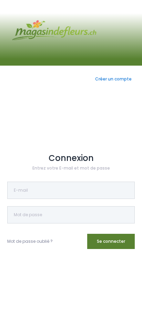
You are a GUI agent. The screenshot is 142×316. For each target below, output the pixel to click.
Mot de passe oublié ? (30, 241)
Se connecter (111, 241)
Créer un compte (113, 79)
